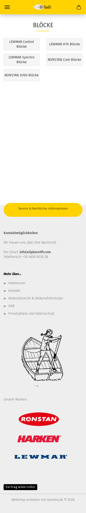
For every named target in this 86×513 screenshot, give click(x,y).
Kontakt (14, 291)
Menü (7, 7)
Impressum (16, 283)
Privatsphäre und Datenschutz (31, 314)
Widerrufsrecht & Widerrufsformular (35, 298)
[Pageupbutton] (73, 506)
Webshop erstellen (25, 500)
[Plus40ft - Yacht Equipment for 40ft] (43, 7)
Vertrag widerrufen (20, 487)
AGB (11, 306)
